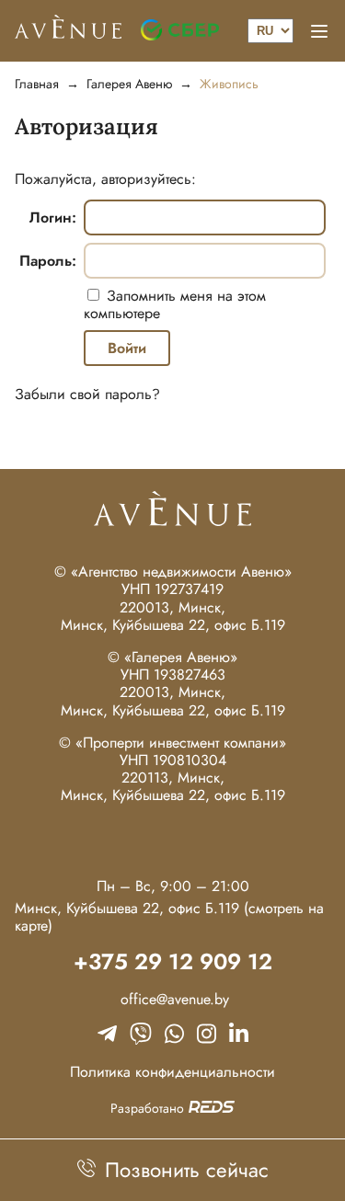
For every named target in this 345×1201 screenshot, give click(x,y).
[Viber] (141, 1034)
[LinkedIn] (238, 1034)
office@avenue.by (172, 999)
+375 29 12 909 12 (173, 962)
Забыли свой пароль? (87, 394)
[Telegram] (107, 1034)
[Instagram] (206, 1034)
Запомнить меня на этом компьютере (175, 304)
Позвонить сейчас (183, 1169)
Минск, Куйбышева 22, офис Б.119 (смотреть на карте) (169, 916)
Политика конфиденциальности (172, 1072)
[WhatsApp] (174, 1034)
